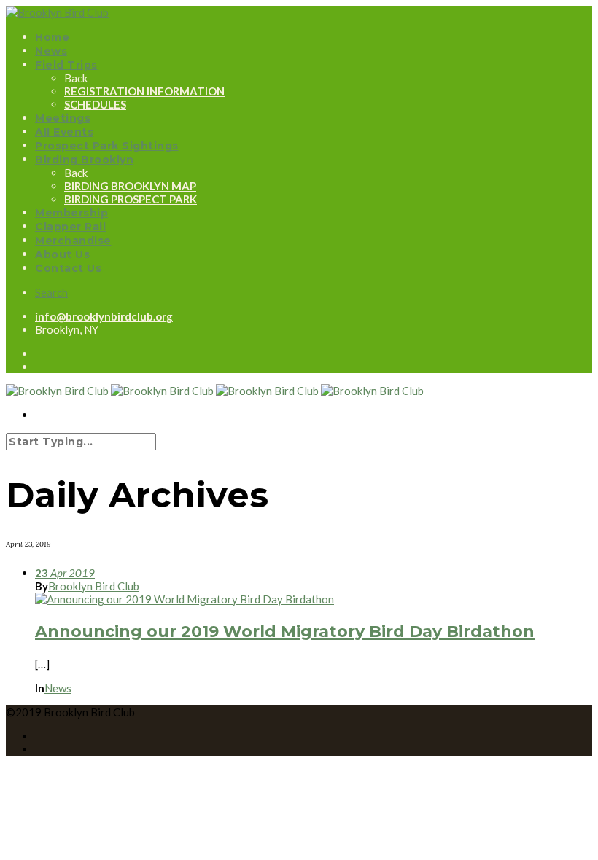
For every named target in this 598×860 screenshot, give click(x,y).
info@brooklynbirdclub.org (104, 316)
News (51, 51)
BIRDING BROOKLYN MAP (130, 185)
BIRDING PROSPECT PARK (130, 199)
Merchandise (73, 240)
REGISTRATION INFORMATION (144, 91)
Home (52, 37)
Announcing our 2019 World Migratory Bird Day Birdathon (285, 631)
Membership (71, 212)
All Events (64, 131)
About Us (62, 254)
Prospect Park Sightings (107, 145)
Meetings (62, 118)
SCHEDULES (95, 104)
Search (51, 292)
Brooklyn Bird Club (93, 586)
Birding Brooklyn (84, 159)
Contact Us (68, 268)
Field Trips (66, 64)
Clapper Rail (70, 226)
